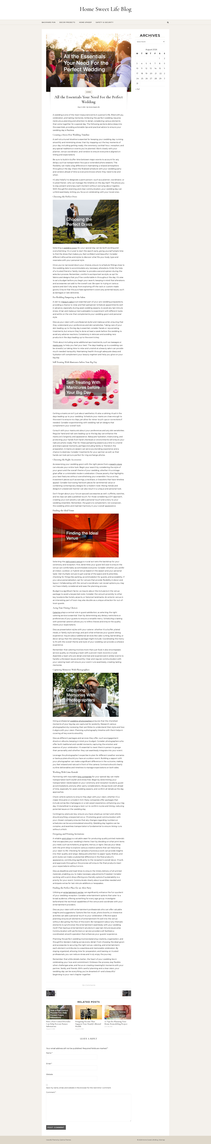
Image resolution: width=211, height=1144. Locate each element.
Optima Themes (65, 1140)
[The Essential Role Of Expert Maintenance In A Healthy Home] (51, 993)
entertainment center (73, 892)
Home (88, 92)
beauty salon (68, 302)
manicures (57, 345)
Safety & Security (104, 22)
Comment (51, 1092)
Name (49, 1053)
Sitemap (162, 1140)
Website (49, 1074)
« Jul (138, 89)
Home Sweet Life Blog (105, 9)
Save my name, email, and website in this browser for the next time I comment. (78, 1088)
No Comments (88, 985)
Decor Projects (67, 22)
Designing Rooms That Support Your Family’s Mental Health (88, 1024)
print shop (66, 838)
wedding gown (70, 248)
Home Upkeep (85, 22)
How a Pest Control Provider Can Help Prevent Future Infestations (58, 1024)
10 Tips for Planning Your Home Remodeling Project (116, 1022)
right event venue (74, 562)
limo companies (84, 777)
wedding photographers (81, 721)
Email (49, 1064)
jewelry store (116, 464)
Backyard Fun (48, 22)
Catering (57, 612)
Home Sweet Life (94, 107)
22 (160, 73)
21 (156, 73)
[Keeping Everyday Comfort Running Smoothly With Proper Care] (126, 993)
